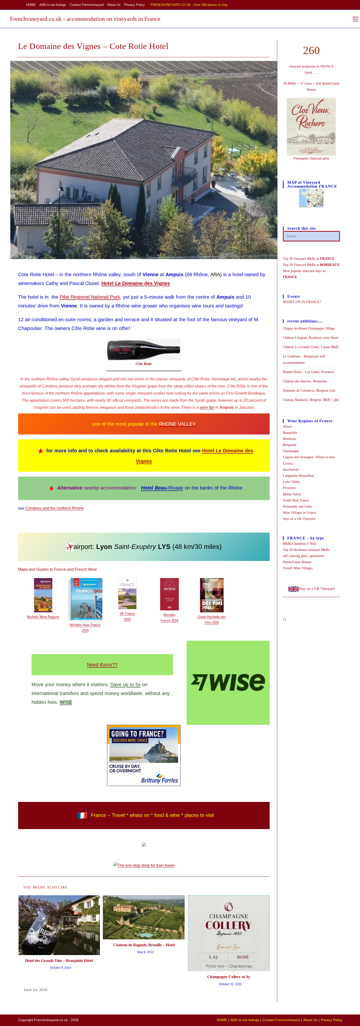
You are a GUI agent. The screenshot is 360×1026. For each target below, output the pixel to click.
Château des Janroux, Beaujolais (305, 381)
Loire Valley (291, 482)
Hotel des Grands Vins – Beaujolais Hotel (59, 960)
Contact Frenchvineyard (87, 5)
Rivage (162, 488)
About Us (113, 5)
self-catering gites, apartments (303, 556)
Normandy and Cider (297, 506)
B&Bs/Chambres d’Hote (299, 544)
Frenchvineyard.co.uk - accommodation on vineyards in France (85, 19)
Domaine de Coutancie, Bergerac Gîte (309, 390)
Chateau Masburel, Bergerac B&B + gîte (311, 400)
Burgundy (290, 445)
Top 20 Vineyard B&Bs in (311, 265)
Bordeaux (289, 439)
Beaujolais (290, 432)
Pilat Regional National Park (90, 297)
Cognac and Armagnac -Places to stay (309, 457)
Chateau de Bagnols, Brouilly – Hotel (144, 945)
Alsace (287, 426)
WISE (66, 702)
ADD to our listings (52, 5)
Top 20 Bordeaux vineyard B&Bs (306, 550)
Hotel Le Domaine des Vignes (135, 283)
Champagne (291, 451)
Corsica (288, 463)
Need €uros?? (102, 664)
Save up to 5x (125, 684)
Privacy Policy (134, 5)
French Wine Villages (297, 568)
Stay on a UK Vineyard (299, 519)
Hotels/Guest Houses (297, 562)
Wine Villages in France (299, 512)
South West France (296, 500)
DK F (123, 614)
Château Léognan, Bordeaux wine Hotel (310, 338)
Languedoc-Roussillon (298, 476)
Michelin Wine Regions (43, 617)
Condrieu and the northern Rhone (54, 508)
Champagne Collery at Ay (228, 977)
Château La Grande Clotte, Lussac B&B (310, 347)
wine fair (207, 407)
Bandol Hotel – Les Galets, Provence (308, 372)
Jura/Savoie (291, 469)
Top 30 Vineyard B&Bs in (308, 259)
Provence (289, 488)
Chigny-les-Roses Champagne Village (309, 328)
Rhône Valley (292, 494)
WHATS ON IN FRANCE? (302, 302)
